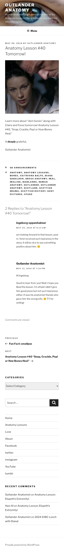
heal (52, 178)
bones (14, 175)
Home (8, 418)
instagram (11, 459)
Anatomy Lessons (16, 424)
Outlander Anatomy (20, 8)
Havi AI (9, 505)
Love (8, 431)
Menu (34, 30)
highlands (30, 182)
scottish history (33, 191)
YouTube (10, 466)
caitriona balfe (31, 175)
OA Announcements (23, 167)
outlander (31, 185)
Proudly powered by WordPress (22, 544)
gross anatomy (36, 178)
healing (15, 182)
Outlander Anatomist (30, 263)
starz (28, 194)
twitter (9, 452)
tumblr (9, 473)
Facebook (11, 445)
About (9, 438)
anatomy (16, 172)
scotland (31, 188)
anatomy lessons (36, 172)
